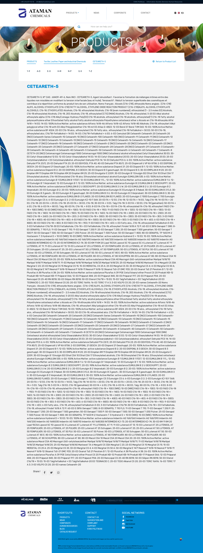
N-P (70, 71)
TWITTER (129, 520)
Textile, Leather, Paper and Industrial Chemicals (65, 61)
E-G (49, 71)
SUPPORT (91, 526)
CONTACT (145, 13)
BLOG (62, 529)
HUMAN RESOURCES (68, 526)
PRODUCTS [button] (71, 13)
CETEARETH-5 (99, 61)
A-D (38, 71)
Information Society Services (157, 2)
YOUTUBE (129, 528)
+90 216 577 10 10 (27, 2)
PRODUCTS (32, 61)
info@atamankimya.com (45, 2)
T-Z (90, 71)
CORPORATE (120, 13)
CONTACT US (93, 517)
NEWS (96, 13)
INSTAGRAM (130, 524)
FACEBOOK (130, 517)
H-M (59, 71)
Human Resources (175, 2)
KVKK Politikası (139, 2)
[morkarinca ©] (181, 539)
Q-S (80, 71)
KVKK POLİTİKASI (94, 529)
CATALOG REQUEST (68, 532)
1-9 (28, 71)
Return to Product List (166, 61)
